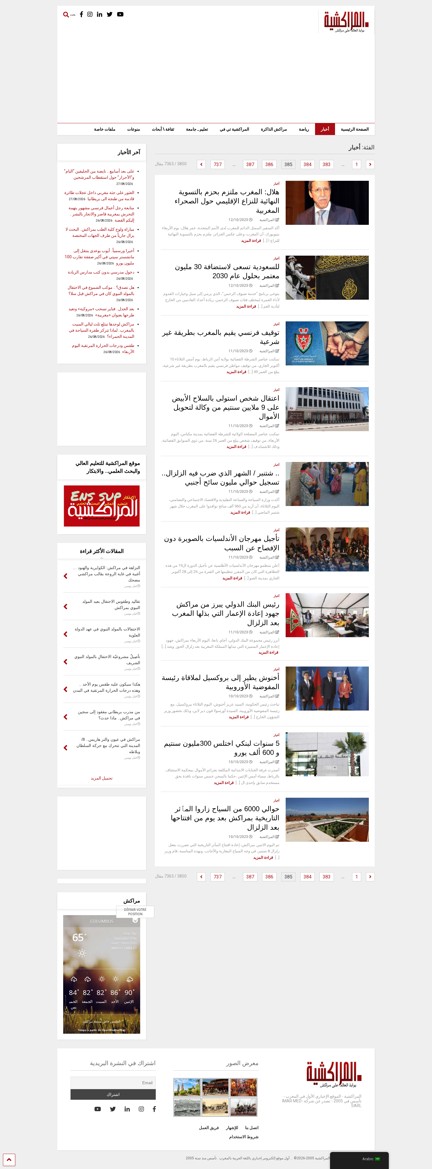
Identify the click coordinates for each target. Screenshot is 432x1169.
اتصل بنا (252, 1127)
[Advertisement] (216, 79)
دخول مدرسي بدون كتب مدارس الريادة (101, 272)
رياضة (304, 129)
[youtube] (120, 14)
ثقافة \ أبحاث (163, 129)
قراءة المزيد (251, 240)
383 (327, 164)
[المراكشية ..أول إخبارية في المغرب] (343, 30)
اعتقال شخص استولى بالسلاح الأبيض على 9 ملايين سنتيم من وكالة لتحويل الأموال (225, 407)
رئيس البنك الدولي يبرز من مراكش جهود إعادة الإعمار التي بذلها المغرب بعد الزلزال (225, 613)
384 (308, 164)
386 (269, 164)
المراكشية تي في (234, 129)
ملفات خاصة (104, 129)
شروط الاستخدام (244, 1136)
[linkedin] (99, 14)
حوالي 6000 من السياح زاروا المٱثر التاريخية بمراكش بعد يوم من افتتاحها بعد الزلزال (225, 818)
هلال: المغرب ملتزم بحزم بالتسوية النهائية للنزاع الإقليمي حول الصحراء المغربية (227, 201)
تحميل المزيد (102, 778)
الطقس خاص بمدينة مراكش (101, 1021)
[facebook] (81, 14)
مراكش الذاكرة (274, 129)
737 (218, 164)
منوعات (133, 129)
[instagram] (90, 14)
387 (250, 164)
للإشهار (232, 1127)
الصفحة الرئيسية (355, 129)
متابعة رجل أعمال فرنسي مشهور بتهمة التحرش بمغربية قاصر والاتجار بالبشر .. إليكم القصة (101, 213)
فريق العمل (209, 1127)
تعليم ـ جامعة (197, 129)
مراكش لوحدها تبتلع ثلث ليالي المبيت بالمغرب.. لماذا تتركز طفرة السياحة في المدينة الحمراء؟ (101, 330)
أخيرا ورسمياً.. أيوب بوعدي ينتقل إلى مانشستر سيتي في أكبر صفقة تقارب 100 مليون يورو (99, 256)
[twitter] (110, 14)
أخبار (325, 129)
